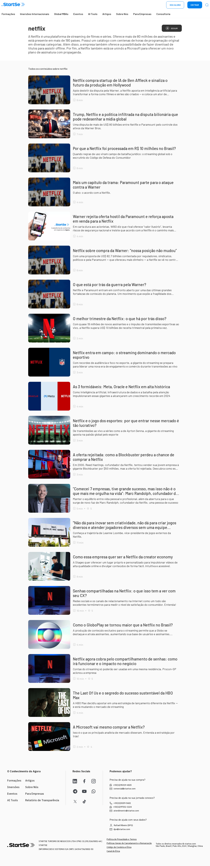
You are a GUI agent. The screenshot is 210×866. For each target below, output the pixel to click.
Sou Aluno (175, 5)
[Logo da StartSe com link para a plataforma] (13, 5)
